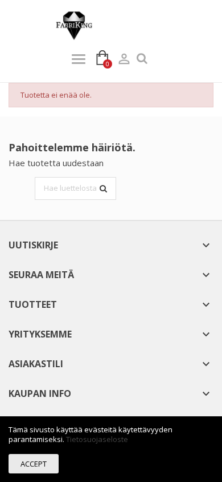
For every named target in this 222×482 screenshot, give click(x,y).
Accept (33, 464)
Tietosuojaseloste (97, 439)
